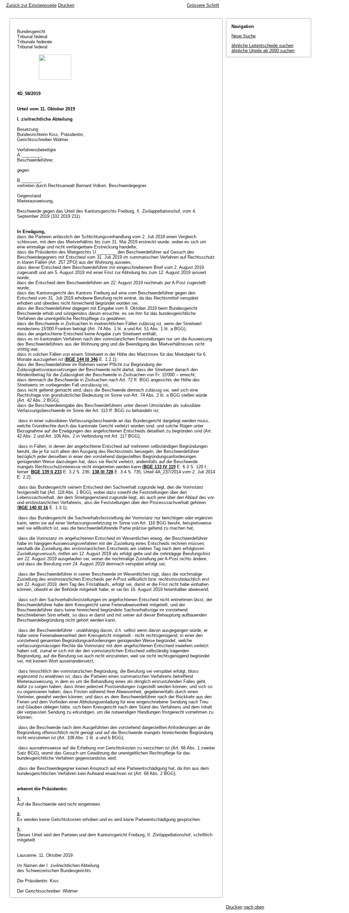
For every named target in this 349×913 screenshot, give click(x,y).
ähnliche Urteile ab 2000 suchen (262, 50)
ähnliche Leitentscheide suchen (262, 45)
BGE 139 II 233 (46, 471)
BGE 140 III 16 (33, 507)
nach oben (254, 907)
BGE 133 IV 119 (159, 466)
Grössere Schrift (203, 5)
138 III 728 (102, 471)
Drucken (66, 5)
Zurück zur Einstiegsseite (31, 5)
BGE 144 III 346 (82, 359)
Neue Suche (243, 36)
